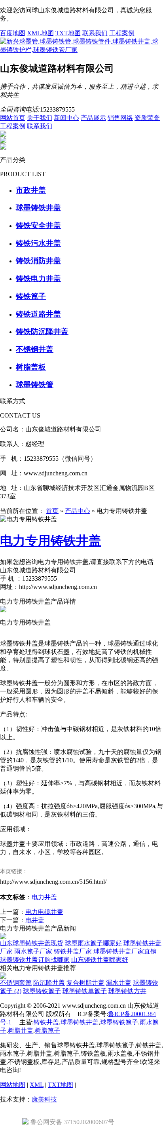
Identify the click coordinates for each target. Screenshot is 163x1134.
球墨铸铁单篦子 (85, 991)
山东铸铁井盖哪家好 (99, 959)
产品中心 (77, 510)
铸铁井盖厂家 (73, 951)
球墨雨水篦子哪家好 (93, 943)
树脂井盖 (20, 1030)
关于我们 (39, 117)
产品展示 (93, 117)
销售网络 (120, 117)
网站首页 (12, 117)
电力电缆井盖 (44, 911)
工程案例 (122, 33)
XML (37, 1084)
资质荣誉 (147, 117)
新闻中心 (66, 117)
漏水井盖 (118, 982)
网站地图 (12, 1084)
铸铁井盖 (46, 1022)
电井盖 (34, 920)
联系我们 (95, 33)
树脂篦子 (47, 1030)
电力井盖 (44, 897)
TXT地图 (68, 33)
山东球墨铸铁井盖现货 (31, 943)
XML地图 (40, 33)
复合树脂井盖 (85, 982)
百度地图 (12, 33)
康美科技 (44, 1099)
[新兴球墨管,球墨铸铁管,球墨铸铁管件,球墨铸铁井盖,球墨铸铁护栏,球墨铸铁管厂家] (81, 49)
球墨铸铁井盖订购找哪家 (35, 959)
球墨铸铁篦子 (42, 991)
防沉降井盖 (49, 982)
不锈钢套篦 (16, 982)
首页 (52, 510)
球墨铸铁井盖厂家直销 (125, 951)
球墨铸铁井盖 (80, 1022)
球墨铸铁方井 (127, 991)
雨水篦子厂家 (33, 951)
